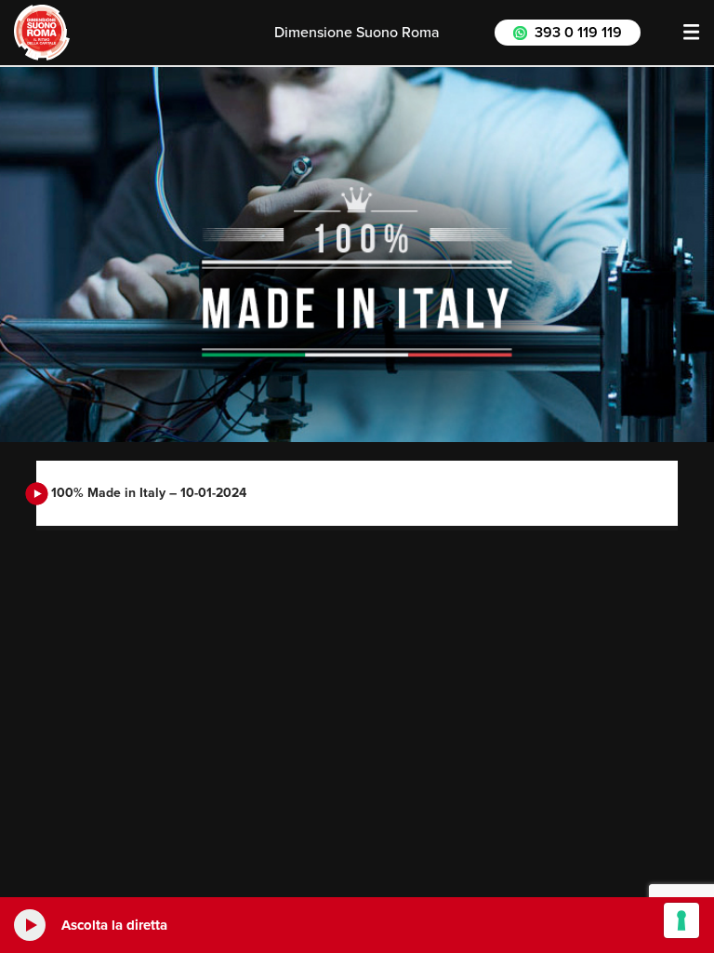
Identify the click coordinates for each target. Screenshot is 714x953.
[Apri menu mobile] (691, 32)
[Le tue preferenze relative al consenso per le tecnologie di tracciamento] (681, 920)
